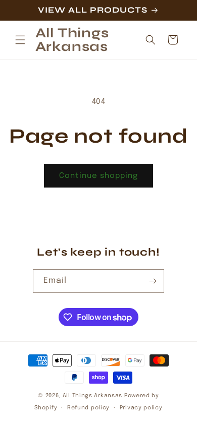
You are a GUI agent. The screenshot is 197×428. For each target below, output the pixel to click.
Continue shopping (98, 176)
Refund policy (88, 408)
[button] (20, 40)
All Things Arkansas (92, 396)
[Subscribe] (152, 281)
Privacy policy (141, 408)
